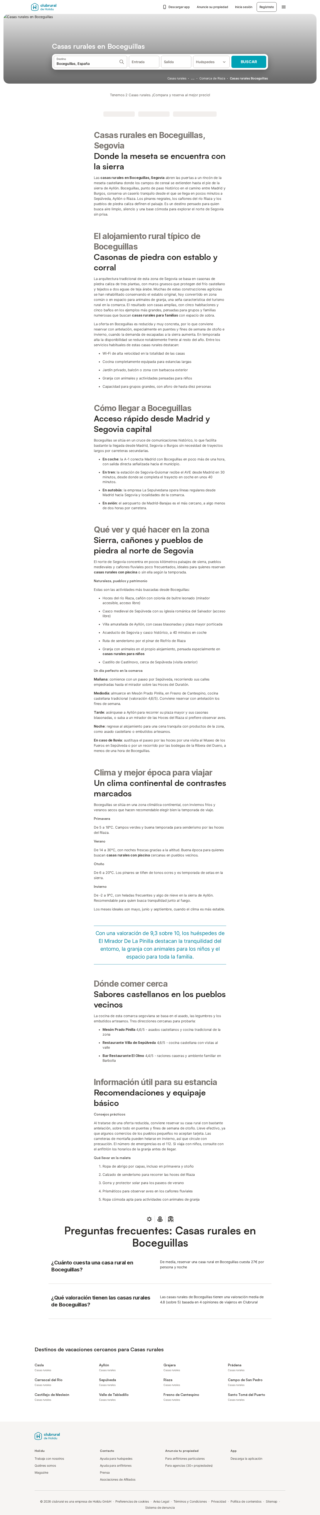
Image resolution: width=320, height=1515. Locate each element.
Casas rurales (176, 78)
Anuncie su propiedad (212, 7)
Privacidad (218, 1501)
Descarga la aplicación (246, 1458)
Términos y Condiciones (190, 1501)
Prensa (105, 1472)
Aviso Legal (161, 1501)
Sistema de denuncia (160, 1507)
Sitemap (271, 1501)
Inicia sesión (243, 7)
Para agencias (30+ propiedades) (189, 1465)
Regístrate (266, 7)
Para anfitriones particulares (185, 1458)
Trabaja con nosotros (49, 1458)
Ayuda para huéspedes (116, 1458)
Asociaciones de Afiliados (117, 1479)
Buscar (249, 61)
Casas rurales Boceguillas (249, 78)
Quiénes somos (45, 1465)
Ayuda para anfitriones (115, 1465)
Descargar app (179, 7)
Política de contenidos (246, 1501)
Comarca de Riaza (212, 78)
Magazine (41, 1472)
